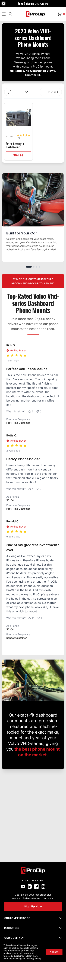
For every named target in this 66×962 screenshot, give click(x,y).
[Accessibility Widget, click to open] (3, 3)
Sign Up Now (33, 906)
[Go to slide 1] (29, 267)
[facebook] (36, 886)
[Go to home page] (33, 870)
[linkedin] (30, 886)
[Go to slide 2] (33, 267)
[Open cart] (59, 14)
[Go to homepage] (35, 14)
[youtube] (23, 886)
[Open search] (10, 14)
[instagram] (43, 886)
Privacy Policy (34, 958)
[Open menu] (4, 14)
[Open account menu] (24, 92)
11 (33, 617)
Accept (54, 951)
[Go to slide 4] (39, 267)
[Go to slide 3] (36, 267)
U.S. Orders (41, 3)
